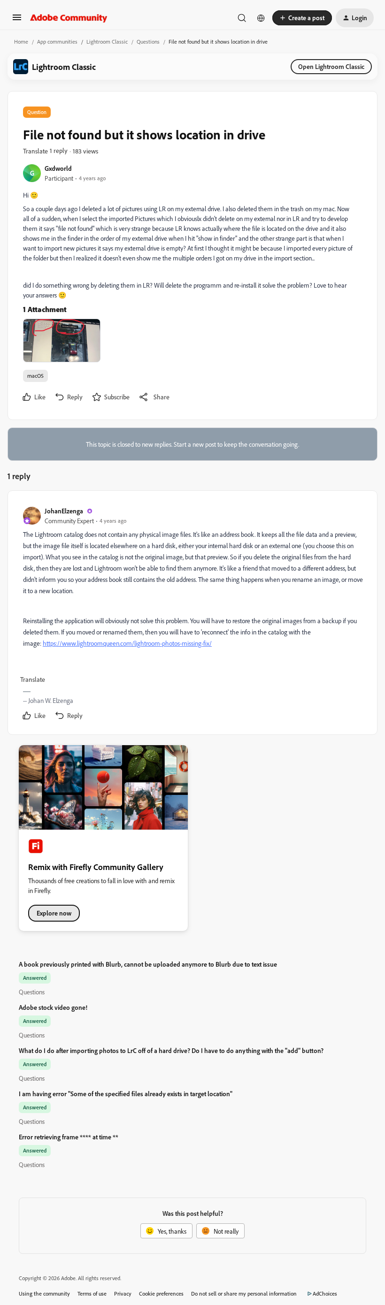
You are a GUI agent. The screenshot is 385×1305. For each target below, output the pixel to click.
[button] (17, 20)
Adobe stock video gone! (53, 1007)
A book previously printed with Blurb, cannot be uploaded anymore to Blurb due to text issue (148, 964)
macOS (35, 375)
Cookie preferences (161, 1293)
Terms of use (92, 1293)
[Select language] (261, 17)
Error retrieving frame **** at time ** (68, 1137)
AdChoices (325, 1293)
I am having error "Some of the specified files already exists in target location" (125, 1094)
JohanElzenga (64, 511)
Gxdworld (58, 168)
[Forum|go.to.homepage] (69, 17)
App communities (57, 41)
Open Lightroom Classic (331, 66)
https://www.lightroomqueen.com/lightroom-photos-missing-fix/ (127, 643)
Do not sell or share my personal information (244, 1293)
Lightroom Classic (107, 41)
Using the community (44, 1293)
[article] (192, 614)
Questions (148, 41)
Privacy (122, 1293)
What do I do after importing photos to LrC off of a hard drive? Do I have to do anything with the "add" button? (171, 1050)
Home (21, 41)
